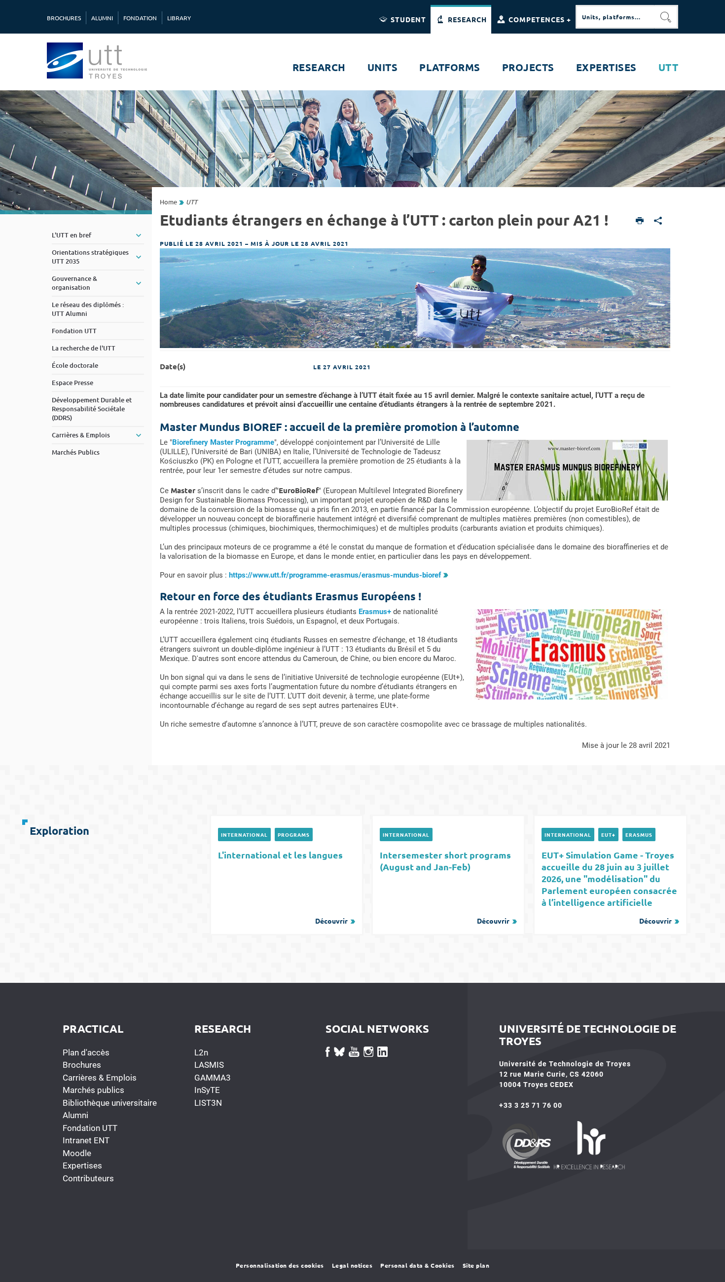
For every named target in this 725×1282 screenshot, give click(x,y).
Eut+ (608, 834)
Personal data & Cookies (417, 1265)
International (244, 834)
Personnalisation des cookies (280, 1265)
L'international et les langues (283, 887)
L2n (201, 1052)
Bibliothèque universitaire (110, 1103)
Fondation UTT (90, 1128)
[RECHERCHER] (666, 17)
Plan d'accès (86, 1052)
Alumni (75, 1115)
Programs (294, 834)
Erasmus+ (375, 611)
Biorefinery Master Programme (223, 442)
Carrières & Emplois (100, 1078)
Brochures (82, 1065)
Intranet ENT (86, 1140)
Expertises (82, 1165)
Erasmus (638, 834)
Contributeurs (88, 1178)
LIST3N (208, 1103)
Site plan (476, 1265)
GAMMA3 (212, 1078)
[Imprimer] (640, 221)
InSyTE (207, 1090)
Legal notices (352, 1265)
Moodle (77, 1153)
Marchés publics (93, 1090)
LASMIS (209, 1065)
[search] (615, 17)
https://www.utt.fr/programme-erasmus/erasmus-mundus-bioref (335, 575)
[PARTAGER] (658, 221)
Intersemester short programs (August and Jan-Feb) (445, 887)
